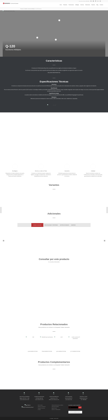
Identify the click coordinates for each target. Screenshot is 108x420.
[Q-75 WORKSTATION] (1, 210)
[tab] (37, 225)
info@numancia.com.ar (83, 398)
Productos (22, 8)
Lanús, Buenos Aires (68, 399)
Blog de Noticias (54, 408)
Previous (5, 135)
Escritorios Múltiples (31, 8)
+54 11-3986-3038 (83, 399)
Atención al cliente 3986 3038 (84, 1)
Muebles (25, 8)
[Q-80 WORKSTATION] (107, 210)
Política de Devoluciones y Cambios (57, 405)
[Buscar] (105, 4)
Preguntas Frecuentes (41, 408)
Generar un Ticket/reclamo (56, 409)
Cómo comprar (40, 405)
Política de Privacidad (55, 406)
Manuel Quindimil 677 (68, 398)
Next (102, 135)
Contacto (39, 409)
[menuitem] (84, 1)
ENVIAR (80, 407)
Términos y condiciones (42, 406)
